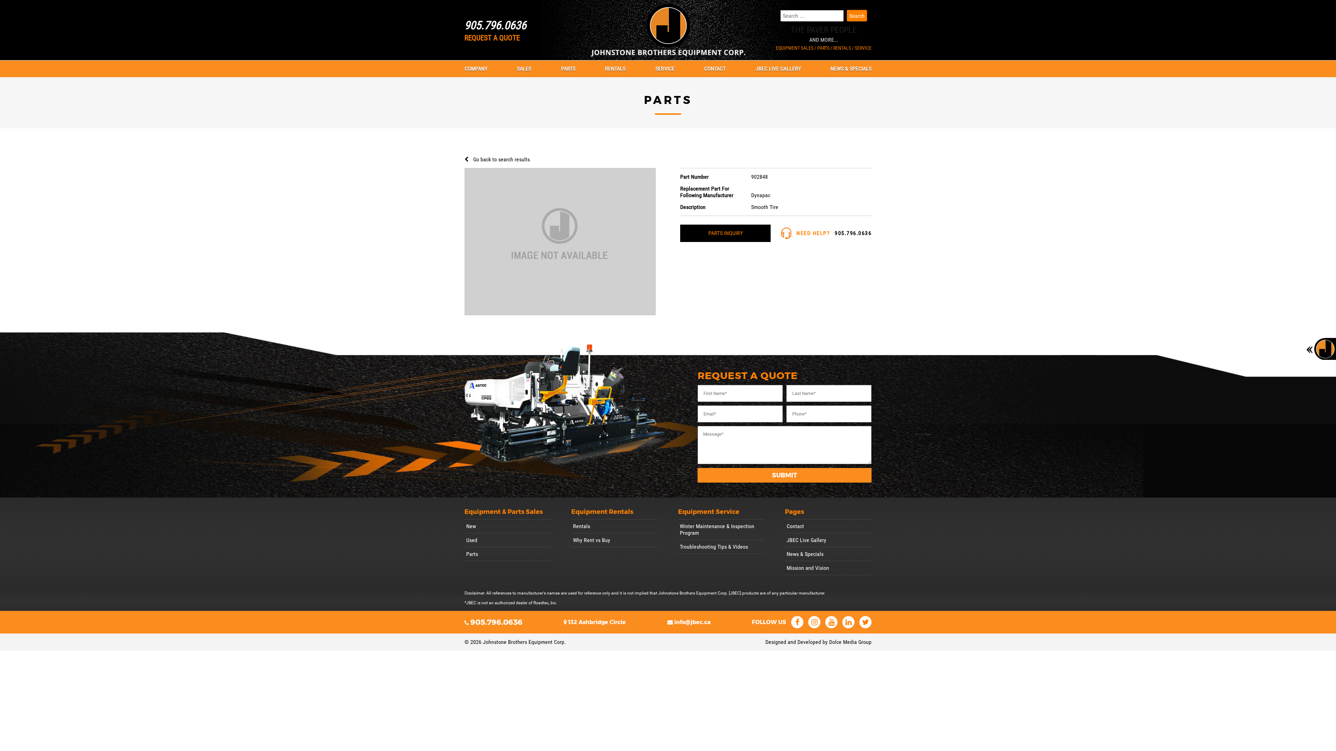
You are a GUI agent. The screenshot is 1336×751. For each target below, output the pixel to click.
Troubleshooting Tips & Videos (714, 546)
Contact (715, 68)
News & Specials (851, 68)
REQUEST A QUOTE (492, 38)
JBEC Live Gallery (778, 68)
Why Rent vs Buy (591, 540)
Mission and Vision (808, 568)
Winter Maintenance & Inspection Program (717, 529)
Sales (524, 68)
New (471, 526)
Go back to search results (501, 159)
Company (475, 68)
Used (471, 540)
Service (665, 68)
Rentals (615, 68)
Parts (568, 68)
